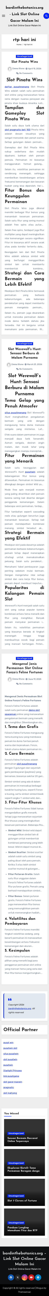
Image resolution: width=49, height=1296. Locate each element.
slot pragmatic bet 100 (17, 129)
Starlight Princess (12, 1070)
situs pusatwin (11, 1053)
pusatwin (30, 472)
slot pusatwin (10, 1059)
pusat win (8, 1042)
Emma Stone (18, 68)
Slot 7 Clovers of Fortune (22, 1201)
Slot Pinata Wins (24, 62)
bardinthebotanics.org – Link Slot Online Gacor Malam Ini (24, 1258)
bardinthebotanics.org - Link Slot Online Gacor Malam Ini (24, 14)
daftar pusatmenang (17, 86)
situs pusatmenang (15, 412)
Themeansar (24, 1292)
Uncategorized (24, 56)
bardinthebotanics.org (19, 1008)
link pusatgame (11, 1076)
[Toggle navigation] (3, 15)
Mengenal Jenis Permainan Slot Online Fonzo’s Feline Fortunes (24, 668)
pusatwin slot (10, 1048)
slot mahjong (10, 1093)
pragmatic (8, 1087)
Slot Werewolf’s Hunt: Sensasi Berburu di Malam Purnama (24, 353)
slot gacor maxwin (12, 1082)
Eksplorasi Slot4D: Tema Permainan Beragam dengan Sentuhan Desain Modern (24, 1171)
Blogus (39, 1288)
